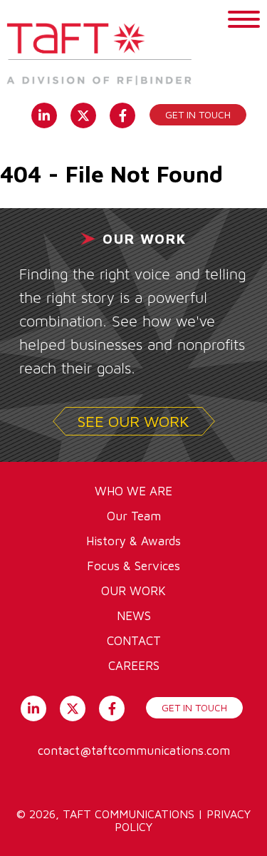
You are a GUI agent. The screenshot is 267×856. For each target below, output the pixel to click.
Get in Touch (198, 114)
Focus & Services (133, 566)
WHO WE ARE (133, 491)
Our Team (134, 516)
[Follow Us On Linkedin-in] (44, 114)
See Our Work (133, 421)
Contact (134, 640)
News (134, 615)
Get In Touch (194, 707)
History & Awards (133, 541)
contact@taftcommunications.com (134, 750)
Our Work (133, 590)
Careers (133, 665)
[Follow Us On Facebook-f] (123, 114)
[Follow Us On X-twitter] (84, 114)
